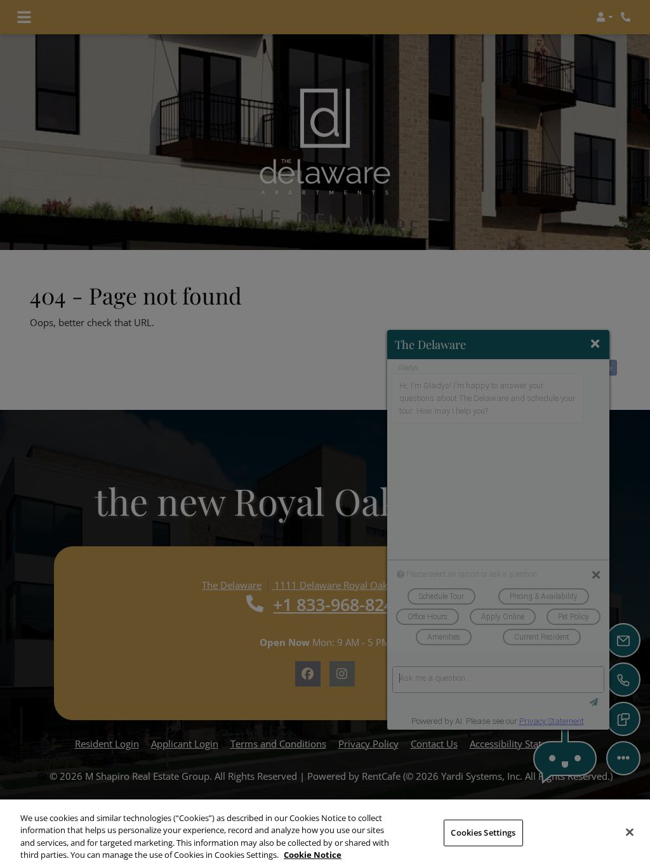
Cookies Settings (483, 832)
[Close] (630, 832)
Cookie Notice (313, 854)
